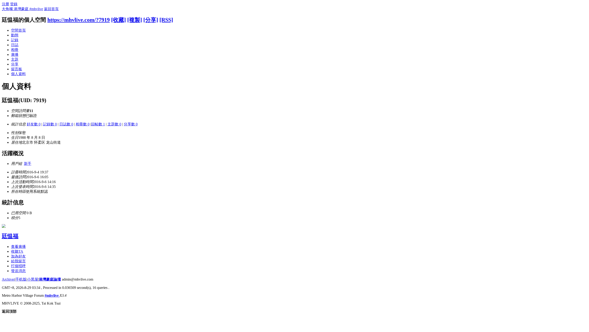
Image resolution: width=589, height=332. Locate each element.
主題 (14, 59)
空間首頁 (18, 30)
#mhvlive (52, 295)
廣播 (14, 54)
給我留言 (18, 261)
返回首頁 (51, 9)
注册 (5, 4)
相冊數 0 (83, 124)
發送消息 (18, 271)
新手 (27, 164)
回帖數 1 (98, 124)
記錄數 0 (50, 124)
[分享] (150, 20)
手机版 (20, 279)
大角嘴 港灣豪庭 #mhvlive (22, 9)
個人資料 (18, 74)
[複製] (134, 20)
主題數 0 (114, 124)
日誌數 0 (66, 124)
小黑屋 (32, 279)
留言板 (16, 69)
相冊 (14, 50)
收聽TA (17, 251)
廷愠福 (10, 236)
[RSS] (166, 20)
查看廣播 (18, 247)
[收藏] (118, 20)
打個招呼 (18, 266)
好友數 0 (33, 124)
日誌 (14, 45)
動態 (14, 35)
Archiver (8, 279)
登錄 (13, 4)
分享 (14, 64)
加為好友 (18, 256)
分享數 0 (131, 124)
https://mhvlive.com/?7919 (78, 20)
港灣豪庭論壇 (50, 279)
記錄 (14, 40)
